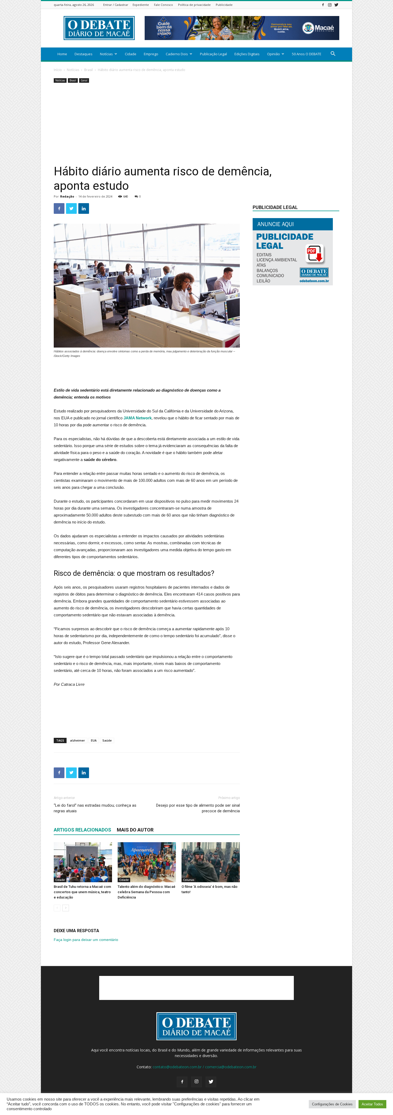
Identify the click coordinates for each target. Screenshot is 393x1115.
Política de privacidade (194, 5)
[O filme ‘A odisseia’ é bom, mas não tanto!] (211, 862)
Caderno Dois (177, 54)
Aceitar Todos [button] (372, 1104)
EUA (94, 740)
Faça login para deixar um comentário (86, 939)
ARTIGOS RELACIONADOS (82, 830)
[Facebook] (323, 4)
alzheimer (77, 740)
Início (58, 70)
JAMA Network (137, 418)
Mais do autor (135, 830)
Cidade (130, 54)
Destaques (84, 54)
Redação (67, 196)
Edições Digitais (247, 54)
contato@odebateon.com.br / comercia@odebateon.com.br (204, 1066)
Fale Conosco (163, 5)
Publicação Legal (213, 54)
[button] (332, 54)
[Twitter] (336, 4)
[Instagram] (330, 4)
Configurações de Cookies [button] (332, 1104)
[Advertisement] (196, 124)
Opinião (273, 54)
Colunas (188, 880)
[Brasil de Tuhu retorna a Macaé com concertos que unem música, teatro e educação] (83, 862)
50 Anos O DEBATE (306, 54)
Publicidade (224, 5)
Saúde (107, 740)
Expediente (141, 5)
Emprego (151, 54)
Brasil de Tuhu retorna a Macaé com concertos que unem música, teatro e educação (82, 892)
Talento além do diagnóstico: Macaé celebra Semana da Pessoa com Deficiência (146, 892)
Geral (84, 80)
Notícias (106, 54)
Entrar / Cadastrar (115, 5)
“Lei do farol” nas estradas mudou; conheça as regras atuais (95, 808)
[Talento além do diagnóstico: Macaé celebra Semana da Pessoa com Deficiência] (147, 862)
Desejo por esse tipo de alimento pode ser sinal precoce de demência (198, 808)
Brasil (88, 70)
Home (62, 54)
